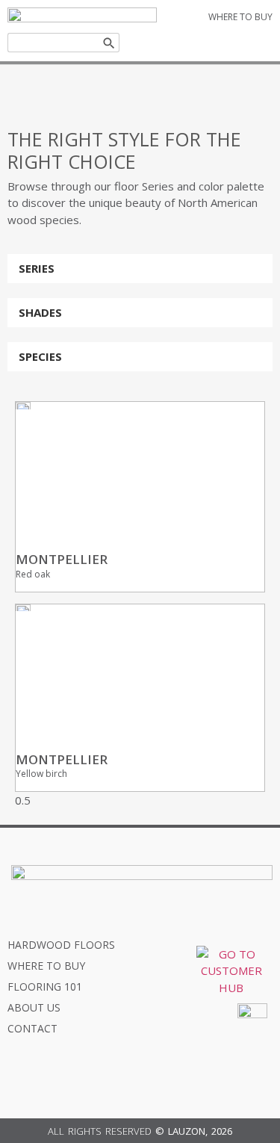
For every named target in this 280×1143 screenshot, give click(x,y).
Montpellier (62, 559)
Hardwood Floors (61, 945)
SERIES (37, 268)
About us (33, 1007)
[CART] (233, 42)
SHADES (40, 312)
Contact (32, 1028)
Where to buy (46, 965)
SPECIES (40, 356)
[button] (140, 268)
